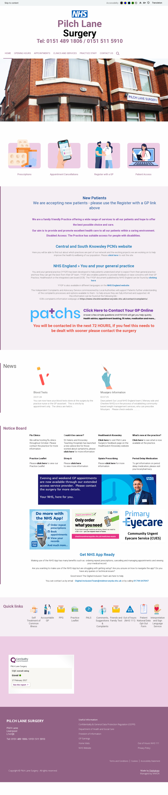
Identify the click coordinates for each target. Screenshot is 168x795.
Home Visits (84, 743)
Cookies (134, 761)
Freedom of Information (90, 733)
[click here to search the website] (118, 53)
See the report (19, 685)
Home (8, 53)
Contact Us (106, 53)
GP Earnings (84, 738)
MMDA (156, 773)
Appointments (42, 53)
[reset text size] (148, 3)
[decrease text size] (141, 3)
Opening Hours (22, 53)
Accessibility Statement (150, 761)
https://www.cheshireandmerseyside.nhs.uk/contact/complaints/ (114, 299)
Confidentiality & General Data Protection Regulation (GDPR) (107, 724)
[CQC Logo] (19, 662)
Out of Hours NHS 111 (148, 743)
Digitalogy (154, 770)
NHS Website (85, 748)
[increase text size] (144, 3)
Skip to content (11, 3)
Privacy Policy (144, 748)
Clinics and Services (65, 53)
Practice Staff (88, 53)
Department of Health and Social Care (96, 729)
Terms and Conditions (119, 761)
